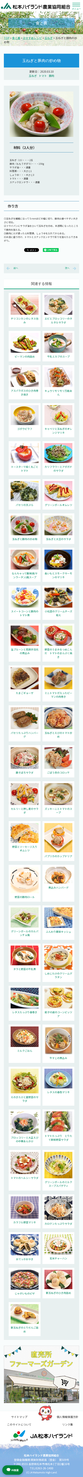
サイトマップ (19, 1417)
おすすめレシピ (32, 38)
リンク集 (67, 1424)
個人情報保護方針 (67, 1417)
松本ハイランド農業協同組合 (35, 6)
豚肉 (51, 76)
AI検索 (15, 1470)
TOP (6, 38)
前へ (16, 268)
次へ (67, 268)
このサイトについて (19, 1424)
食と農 (16, 38)
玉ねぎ (49, 38)
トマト (43, 76)
